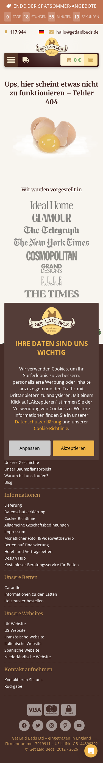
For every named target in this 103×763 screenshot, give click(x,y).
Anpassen (30, 448)
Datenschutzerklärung (38, 422)
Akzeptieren (73, 448)
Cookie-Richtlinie (51, 428)
